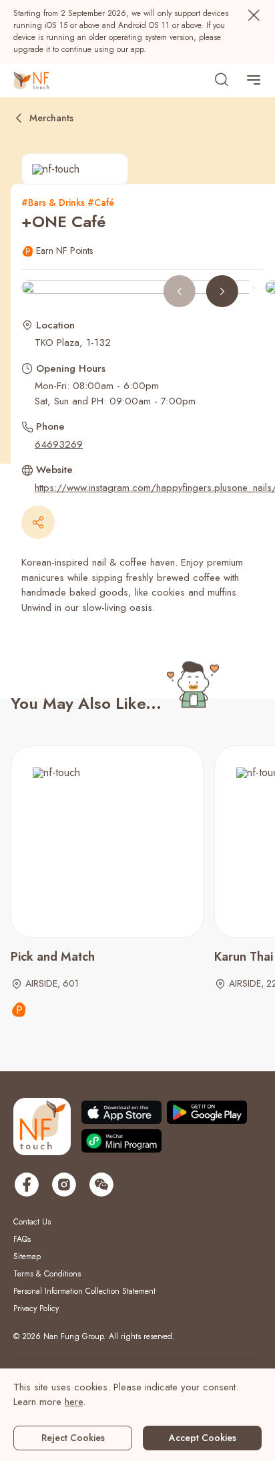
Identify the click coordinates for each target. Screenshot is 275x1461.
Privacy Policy (36, 1308)
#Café (100, 202)
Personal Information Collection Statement (84, 1291)
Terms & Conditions (47, 1274)
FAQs (22, 1239)
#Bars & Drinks (53, 202)
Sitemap (27, 1256)
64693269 (59, 444)
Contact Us (32, 1222)
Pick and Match (53, 957)
